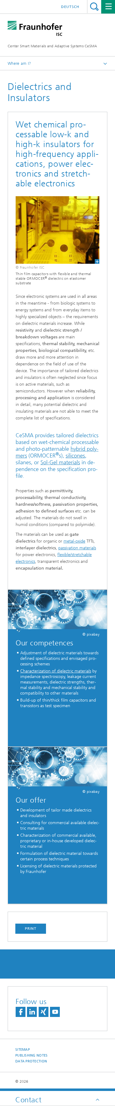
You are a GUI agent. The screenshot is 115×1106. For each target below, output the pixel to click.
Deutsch (70, 7)
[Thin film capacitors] (57, 230)
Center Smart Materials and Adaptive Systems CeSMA (52, 46)
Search (94, 6)
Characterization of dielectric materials (55, 671)
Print (30, 928)
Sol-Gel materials (60, 462)
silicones (75, 455)
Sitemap (22, 1050)
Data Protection (31, 1061)
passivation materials (77, 548)
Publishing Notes (31, 1055)
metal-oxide (74, 541)
